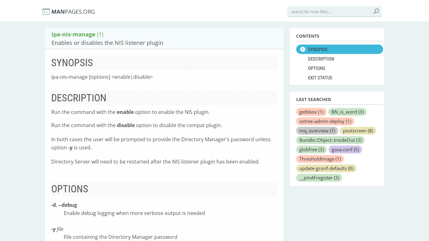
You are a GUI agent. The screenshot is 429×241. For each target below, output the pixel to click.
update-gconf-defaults (326, 168)
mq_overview (317, 130)
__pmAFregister (319, 177)
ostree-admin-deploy (325, 121)
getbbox (311, 112)
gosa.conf (345, 149)
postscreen (358, 130)
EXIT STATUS (320, 78)
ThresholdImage (320, 159)
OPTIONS (316, 68)
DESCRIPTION (321, 59)
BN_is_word (347, 112)
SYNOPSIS (318, 49)
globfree (311, 149)
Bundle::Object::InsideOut (330, 140)
